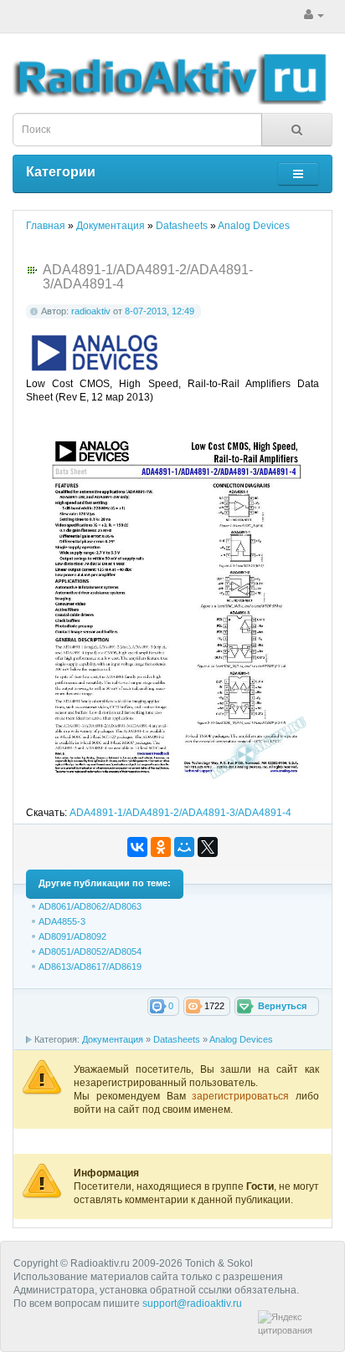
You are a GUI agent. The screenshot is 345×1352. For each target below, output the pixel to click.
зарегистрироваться (244, 1096)
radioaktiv (91, 311)
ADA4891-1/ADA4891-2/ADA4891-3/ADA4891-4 (180, 813)
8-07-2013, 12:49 (159, 311)
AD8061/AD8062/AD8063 (90, 906)
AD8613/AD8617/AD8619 (90, 967)
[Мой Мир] (184, 847)
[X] (208, 847)
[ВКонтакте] (137, 847)
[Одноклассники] (161, 847)
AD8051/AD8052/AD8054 (90, 951)
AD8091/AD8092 (72, 936)
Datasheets (176, 1039)
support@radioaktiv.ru (192, 1303)
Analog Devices (241, 1039)
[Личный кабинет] (314, 15)
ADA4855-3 (62, 921)
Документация (112, 1039)
